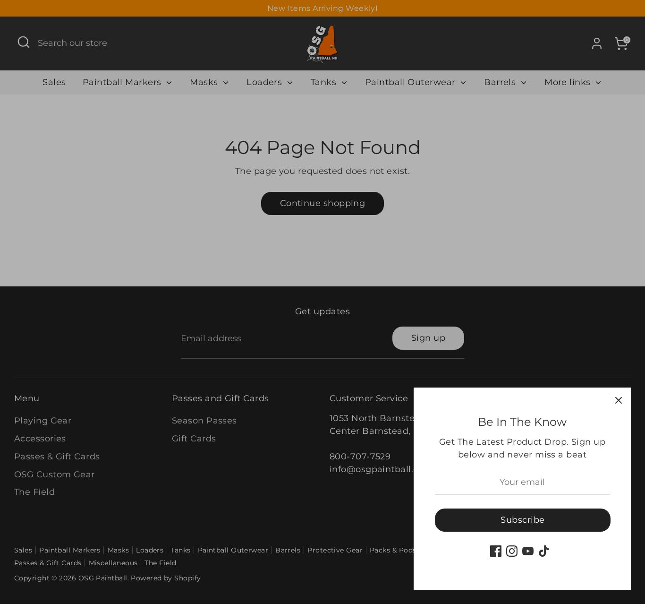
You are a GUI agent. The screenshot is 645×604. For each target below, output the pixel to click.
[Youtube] (528, 551)
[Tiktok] (544, 551)
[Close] (618, 399)
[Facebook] (495, 551)
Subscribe (522, 520)
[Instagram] (512, 551)
